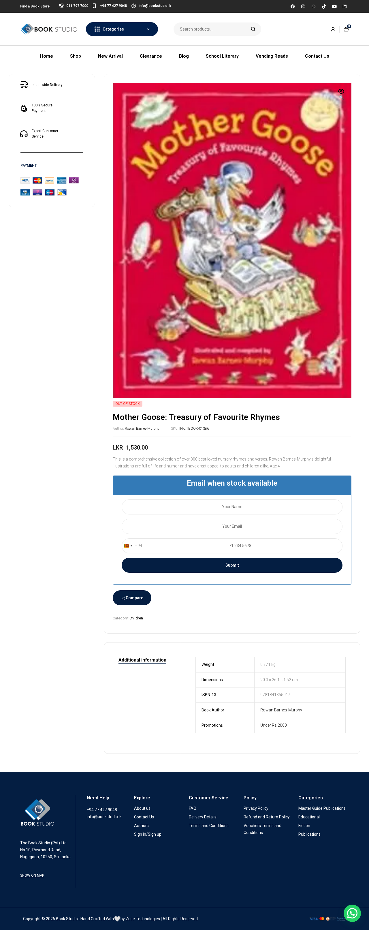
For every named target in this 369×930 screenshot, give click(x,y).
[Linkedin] (344, 6)
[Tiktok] (323, 6)
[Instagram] (303, 6)
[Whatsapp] (313, 6)
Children (136, 618)
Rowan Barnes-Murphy (142, 429)
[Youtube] (334, 6)
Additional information (142, 660)
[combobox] (132, 546)
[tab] (142, 660)
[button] (341, 95)
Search (253, 29)
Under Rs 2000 (273, 725)
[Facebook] (292, 6)
